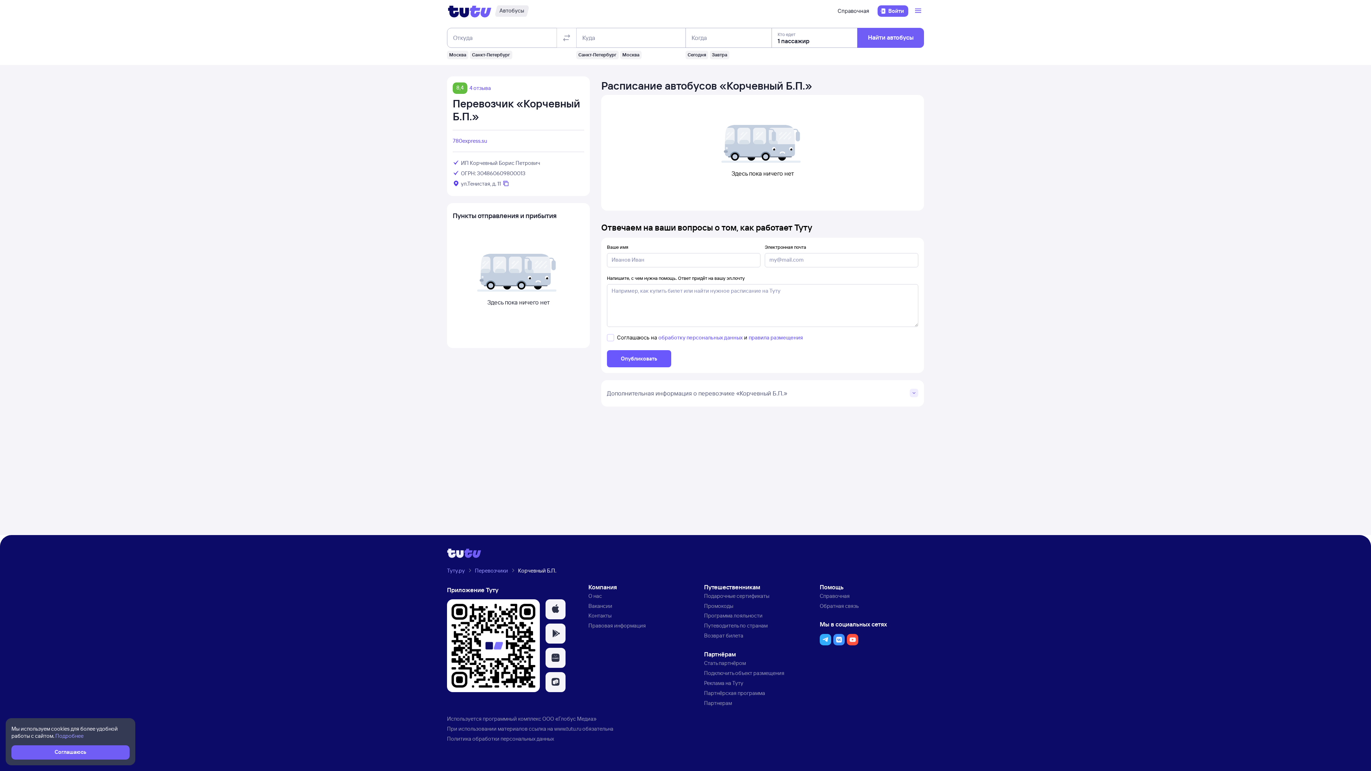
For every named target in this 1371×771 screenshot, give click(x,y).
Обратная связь (839, 606)
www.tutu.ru (567, 728)
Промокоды (718, 606)
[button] (556, 609)
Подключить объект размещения (744, 673)
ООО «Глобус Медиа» (569, 718)
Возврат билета (723, 635)
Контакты (600, 615)
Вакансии (600, 606)
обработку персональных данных (700, 337)
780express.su (470, 140)
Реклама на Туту (723, 683)
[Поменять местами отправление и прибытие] (567, 38)
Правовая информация (617, 625)
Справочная (853, 10)
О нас (595, 596)
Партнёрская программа (734, 693)
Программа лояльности (733, 615)
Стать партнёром (725, 663)
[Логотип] (469, 11)
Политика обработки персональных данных (500, 738)
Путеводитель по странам (736, 625)
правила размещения (776, 337)
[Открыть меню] (919, 11)
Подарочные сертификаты (736, 596)
